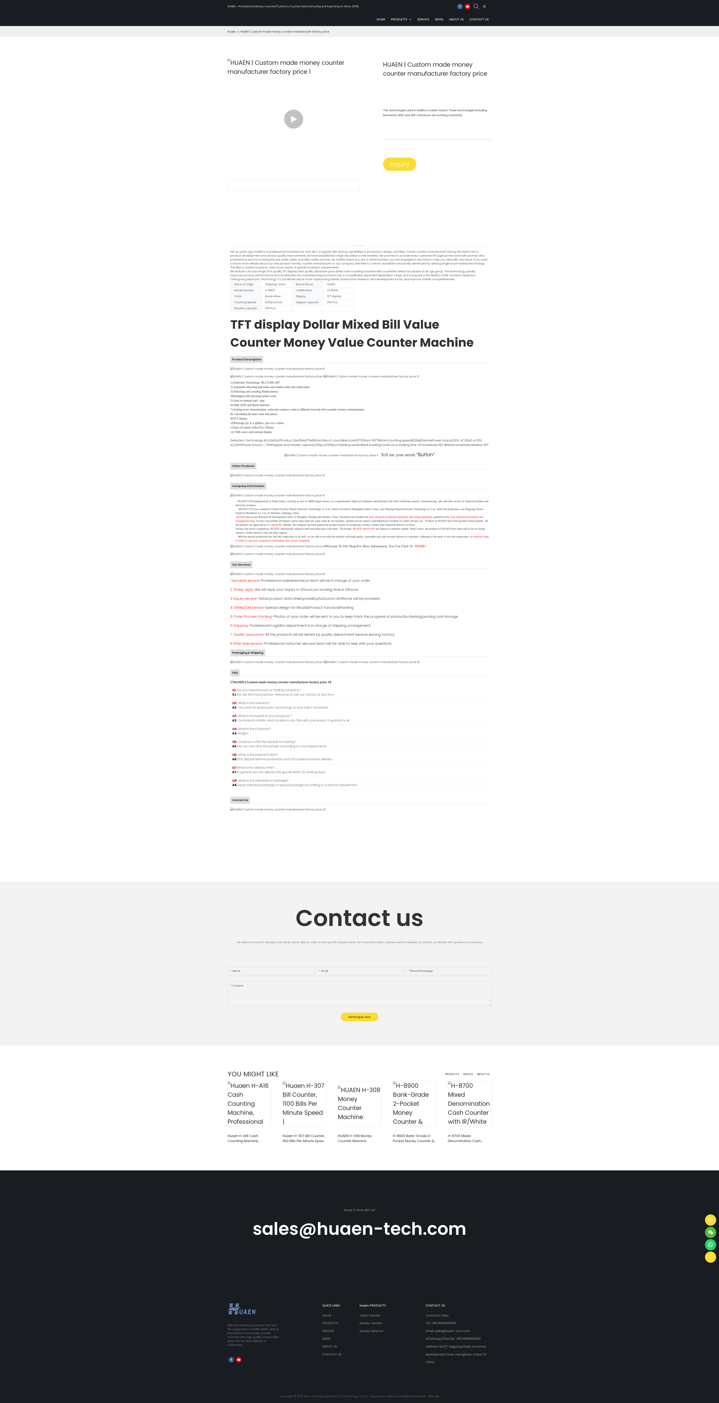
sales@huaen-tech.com (359, 1229)
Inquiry (399, 164)
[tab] (359, 241)
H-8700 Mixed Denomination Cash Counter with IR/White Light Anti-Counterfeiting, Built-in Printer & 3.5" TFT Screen (469, 1138)
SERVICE (468, 1074)
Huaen (231, 32)
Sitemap (433, 1396)
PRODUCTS (452, 1074)
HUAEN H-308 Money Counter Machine (355, 1138)
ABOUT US (483, 1074)
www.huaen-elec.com (385, 1396)
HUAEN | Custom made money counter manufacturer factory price (285, 32)
